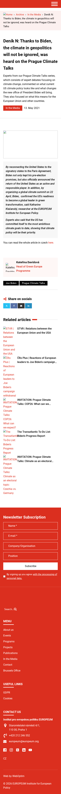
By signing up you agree (32, 576)
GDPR (6, 692)
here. (51, 242)
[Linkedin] (28, 305)
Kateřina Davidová (27, 262)
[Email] (21, 305)
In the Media (13, 108)
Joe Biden (11, 283)
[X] (6, 305)
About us (8, 629)
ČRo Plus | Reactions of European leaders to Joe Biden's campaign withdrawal (36, 360)
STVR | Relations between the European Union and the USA (34, 330)
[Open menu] (54, 4)
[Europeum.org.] (8, 14)
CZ (5, 758)
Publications (10, 653)
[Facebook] (14, 305)
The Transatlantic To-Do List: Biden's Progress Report (34, 434)
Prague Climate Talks (33, 283)
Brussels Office (11, 670)
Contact (7, 664)
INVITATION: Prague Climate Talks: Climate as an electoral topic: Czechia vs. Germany (34, 459)
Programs (8, 641)
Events (7, 635)
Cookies (7, 698)
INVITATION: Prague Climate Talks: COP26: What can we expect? (34, 402)
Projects (8, 647)
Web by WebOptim (13, 776)
